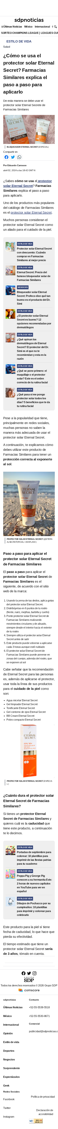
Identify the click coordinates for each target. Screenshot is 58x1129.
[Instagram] (34, 973)
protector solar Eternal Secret (31, 212)
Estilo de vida (11, 1042)
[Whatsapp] (19, 157)
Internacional (42, 26)
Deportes (8, 1050)
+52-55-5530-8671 (39, 1016)
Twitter (7, 1108)
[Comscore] (29, 990)
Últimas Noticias (12, 26)
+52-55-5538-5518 (39, 1007)
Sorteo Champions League (20, 33)
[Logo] (29, 20)
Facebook (8, 1099)
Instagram (8, 1116)
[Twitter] (13, 157)
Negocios (9, 1059)
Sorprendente (11, 1068)
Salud (6, 46)
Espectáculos (11, 1077)
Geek (6, 1085)
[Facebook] (6, 157)
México (28, 26)
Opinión (8, 1033)
